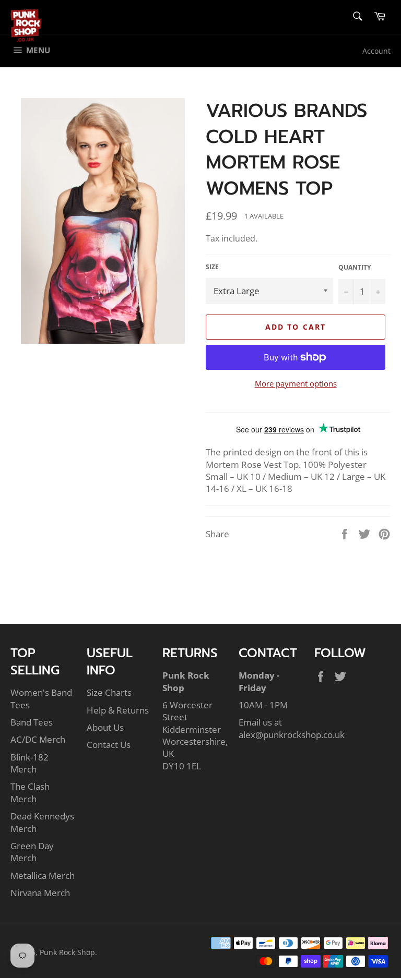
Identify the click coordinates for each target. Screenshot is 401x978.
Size (212, 267)
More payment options (296, 383)
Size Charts (109, 692)
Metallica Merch (42, 876)
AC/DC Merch (37, 739)
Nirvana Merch (40, 893)
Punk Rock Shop (67, 952)
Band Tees (31, 722)
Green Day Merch (32, 852)
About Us (105, 727)
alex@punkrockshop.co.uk (292, 735)
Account (376, 51)
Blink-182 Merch (29, 763)
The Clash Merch (30, 792)
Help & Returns (118, 710)
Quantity (354, 267)
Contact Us (109, 745)
